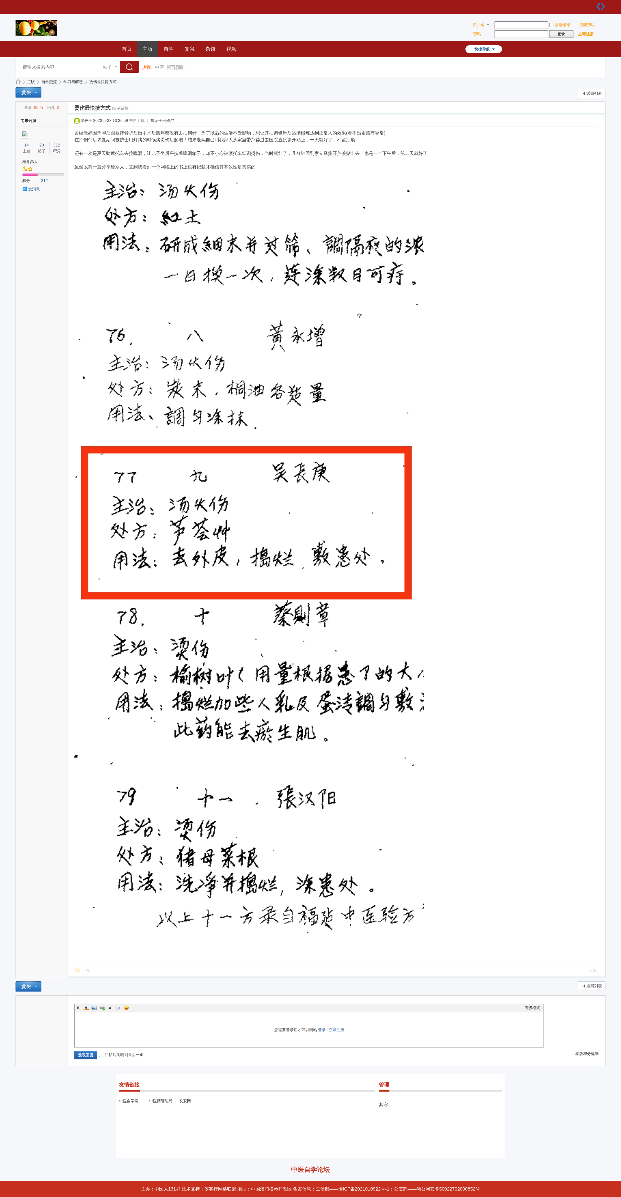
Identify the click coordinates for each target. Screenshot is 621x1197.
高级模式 (532, 1008)
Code (118, 1008)
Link (102, 1008)
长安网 (185, 1101)
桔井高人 (30, 161)
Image (94, 1008)
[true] (131, 67)
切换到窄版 (600, 6)
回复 (86, 970)
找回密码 (586, 25)
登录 (322, 1030)
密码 (477, 34)
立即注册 (586, 34)
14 (26, 145)
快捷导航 (482, 49)
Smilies (126, 1008)
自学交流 (49, 82)
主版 (147, 49)
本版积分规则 (587, 1053)
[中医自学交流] (36, 37)
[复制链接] (120, 108)
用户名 (479, 25)
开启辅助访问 (594, 4)
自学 (168, 49)
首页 (127, 49)
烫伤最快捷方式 (102, 82)
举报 (593, 970)
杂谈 (210, 49)
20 (41, 145)
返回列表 (594, 93)
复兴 (189, 49)
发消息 (34, 189)
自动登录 (563, 25)
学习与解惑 (73, 82)
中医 (159, 67)
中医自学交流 (18, 82)
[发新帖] (28, 92)
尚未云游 (28, 120)
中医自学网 (128, 1101)
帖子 (107, 67)
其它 (383, 1104)
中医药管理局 (160, 1101)
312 (56, 145)
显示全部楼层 (162, 120)
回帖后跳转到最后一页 (124, 1054)
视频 (231, 49)
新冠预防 (176, 67)
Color (86, 1008)
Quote (110, 1008)
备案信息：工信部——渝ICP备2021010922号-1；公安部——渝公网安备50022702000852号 (386, 1189)
